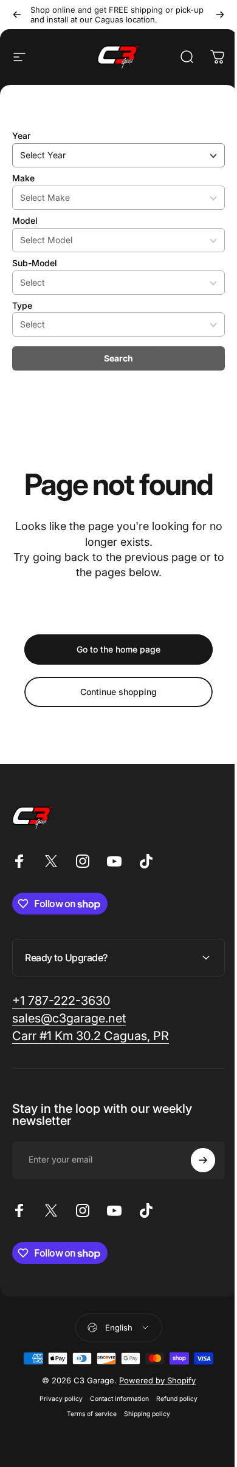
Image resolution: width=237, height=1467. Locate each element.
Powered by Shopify (152, 1380)
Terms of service (87, 1414)
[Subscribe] (194, 1160)
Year (21, 135)
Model (25, 220)
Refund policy (172, 1399)
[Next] (220, 14)
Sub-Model (34, 263)
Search (118, 358)
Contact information (115, 1399)
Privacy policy (56, 1399)
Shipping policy (143, 1414)
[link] (61, 1001)
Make (23, 178)
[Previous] (17, 14)
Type (22, 305)
